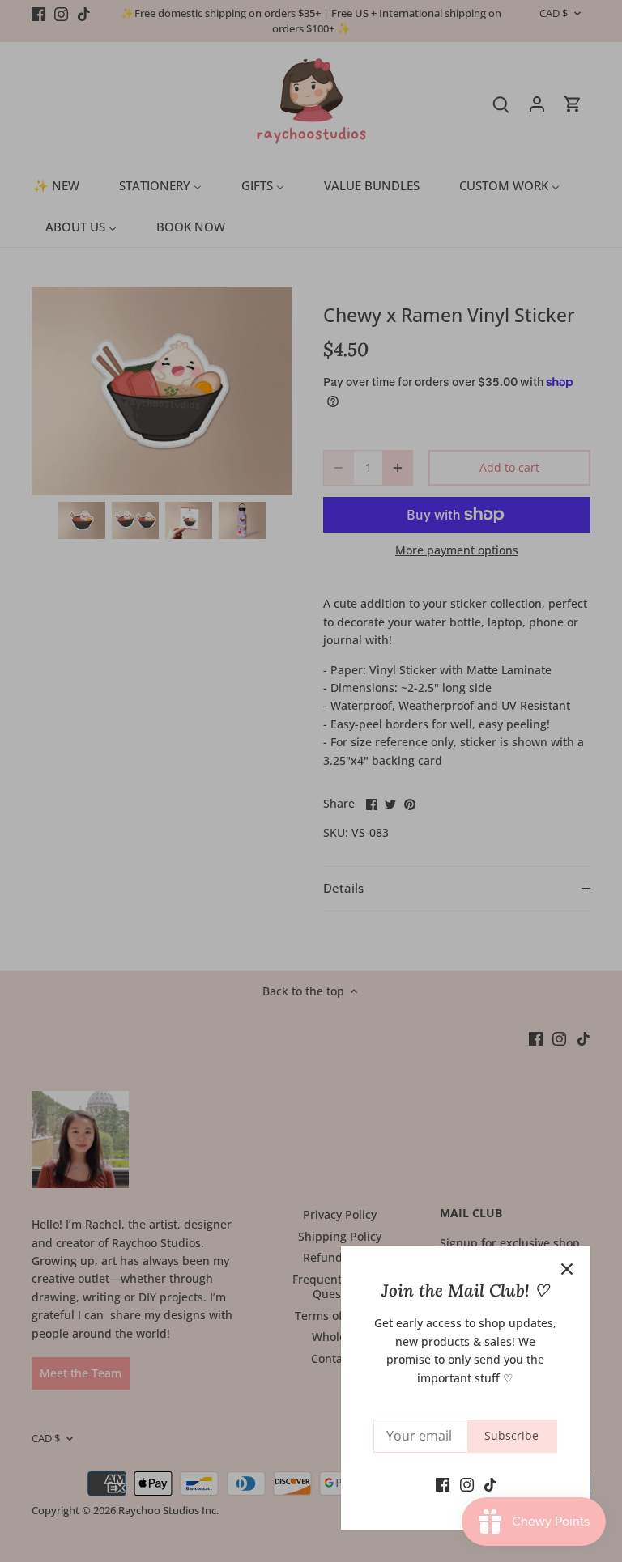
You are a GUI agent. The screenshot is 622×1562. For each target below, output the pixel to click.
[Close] (567, 1269)
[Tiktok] (490, 1483)
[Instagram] (467, 1483)
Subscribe (511, 1435)
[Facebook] (442, 1483)
